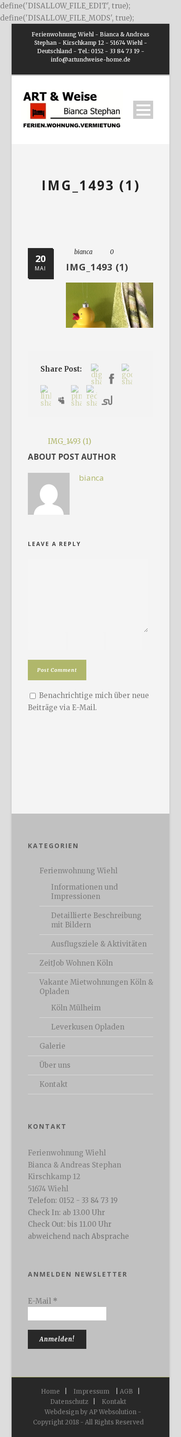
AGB (126, 1392)
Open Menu (143, 110)
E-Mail (43, 1301)
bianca (83, 252)
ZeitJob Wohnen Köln (76, 963)
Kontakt (53, 1084)
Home (50, 1392)
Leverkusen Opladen (87, 1026)
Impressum (91, 1392)
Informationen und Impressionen (84, 892)
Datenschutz (69, 1402)
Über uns (55, 1065)
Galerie (52, 1046)
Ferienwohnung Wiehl (78, 870)
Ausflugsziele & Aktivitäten (99, 944)
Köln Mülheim (76, 1007)
